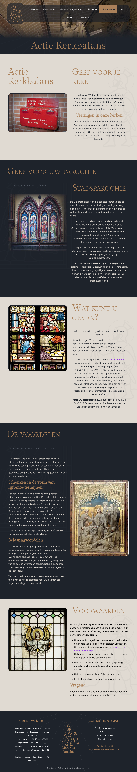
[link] (16, 13)
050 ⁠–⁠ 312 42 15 (106, 746)
